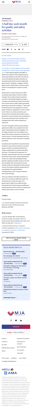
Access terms (22, 358)
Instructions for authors (23, 338)
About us (4, 338)
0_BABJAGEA (17, 223)
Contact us (4, 342)
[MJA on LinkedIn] (21, 320)
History (4, 351)
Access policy (20, 350)
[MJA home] (16, 313)
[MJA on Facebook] (11, 320)
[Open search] (29, 2)
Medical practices (9, 251)
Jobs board (20, 353)
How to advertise (21, 347)
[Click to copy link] (22, 49)
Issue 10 (10, 21)
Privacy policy (5, 358)
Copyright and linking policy (9, 361)
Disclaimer (14, 358)
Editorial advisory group (8, 348)
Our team (4, 345)
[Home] (16, 2)
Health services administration (13, 261)
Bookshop (16, 327)
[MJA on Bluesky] (16, 320)
